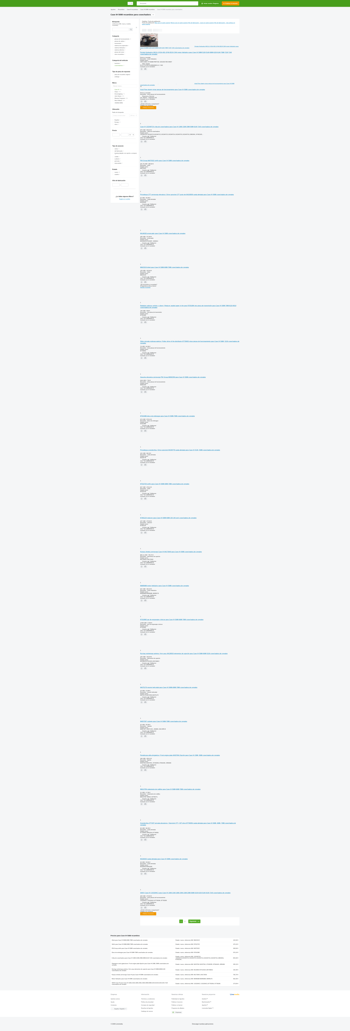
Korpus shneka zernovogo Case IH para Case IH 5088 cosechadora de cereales (135, 974)
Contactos (114, 1005)
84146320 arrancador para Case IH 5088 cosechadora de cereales (162, 233)
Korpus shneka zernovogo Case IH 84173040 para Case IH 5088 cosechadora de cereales (171, 552)
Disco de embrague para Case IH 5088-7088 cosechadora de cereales (132, 952)
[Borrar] (136, 27)
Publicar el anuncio (148, 107)
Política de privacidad (147, 1002)
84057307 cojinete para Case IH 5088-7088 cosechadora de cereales (163, 721)
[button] (142, 69)
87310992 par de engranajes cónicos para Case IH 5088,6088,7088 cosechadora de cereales (171, 619)
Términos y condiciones (148, 999)
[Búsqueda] (138, 3)
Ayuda (112, 1002)
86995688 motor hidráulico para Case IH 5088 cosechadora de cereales (164, 586)
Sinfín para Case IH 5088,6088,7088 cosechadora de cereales (130, 944)
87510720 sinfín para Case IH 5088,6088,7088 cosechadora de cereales (164, 484)
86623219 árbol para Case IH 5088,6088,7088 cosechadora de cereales (164, 267)
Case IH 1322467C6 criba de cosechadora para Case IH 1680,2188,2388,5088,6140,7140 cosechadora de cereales (179, 127)
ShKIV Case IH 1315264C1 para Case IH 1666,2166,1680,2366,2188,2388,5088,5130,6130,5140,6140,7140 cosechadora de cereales (185, 893)
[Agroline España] (118, 3)
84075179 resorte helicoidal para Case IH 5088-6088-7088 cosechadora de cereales (168, 687)
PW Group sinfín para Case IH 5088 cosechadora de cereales (129, 948)
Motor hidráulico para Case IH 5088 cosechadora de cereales (129, 978)
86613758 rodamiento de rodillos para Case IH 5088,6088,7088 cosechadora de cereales (170, 789)
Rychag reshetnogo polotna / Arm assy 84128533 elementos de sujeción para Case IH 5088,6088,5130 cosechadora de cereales (184, 653)
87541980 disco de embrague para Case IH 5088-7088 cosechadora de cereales (167, 416)
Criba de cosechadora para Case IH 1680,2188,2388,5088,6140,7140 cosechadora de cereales (139, 958)
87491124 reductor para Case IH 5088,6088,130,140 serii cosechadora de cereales (168, 518)
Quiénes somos (115, 999)
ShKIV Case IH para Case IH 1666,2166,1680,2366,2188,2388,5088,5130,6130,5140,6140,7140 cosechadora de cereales (140, 983)
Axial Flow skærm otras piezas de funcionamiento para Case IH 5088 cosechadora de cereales (172, 89)
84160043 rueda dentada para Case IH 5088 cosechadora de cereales (164, 859)
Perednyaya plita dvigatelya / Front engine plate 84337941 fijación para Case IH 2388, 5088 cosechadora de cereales (180, 755)
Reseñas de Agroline (147, 1008)
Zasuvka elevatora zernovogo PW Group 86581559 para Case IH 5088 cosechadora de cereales (173, 377)
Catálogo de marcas (147, 1011)
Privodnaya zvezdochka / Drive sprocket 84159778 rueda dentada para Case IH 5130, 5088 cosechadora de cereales (180, 450)
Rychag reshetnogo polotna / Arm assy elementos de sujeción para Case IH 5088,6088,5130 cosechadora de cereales (138, 969)
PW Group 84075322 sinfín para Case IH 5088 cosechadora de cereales (164, 160)
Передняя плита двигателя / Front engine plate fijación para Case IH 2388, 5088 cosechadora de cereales (140, 964)
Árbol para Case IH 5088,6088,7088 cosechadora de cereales (130, 940)
